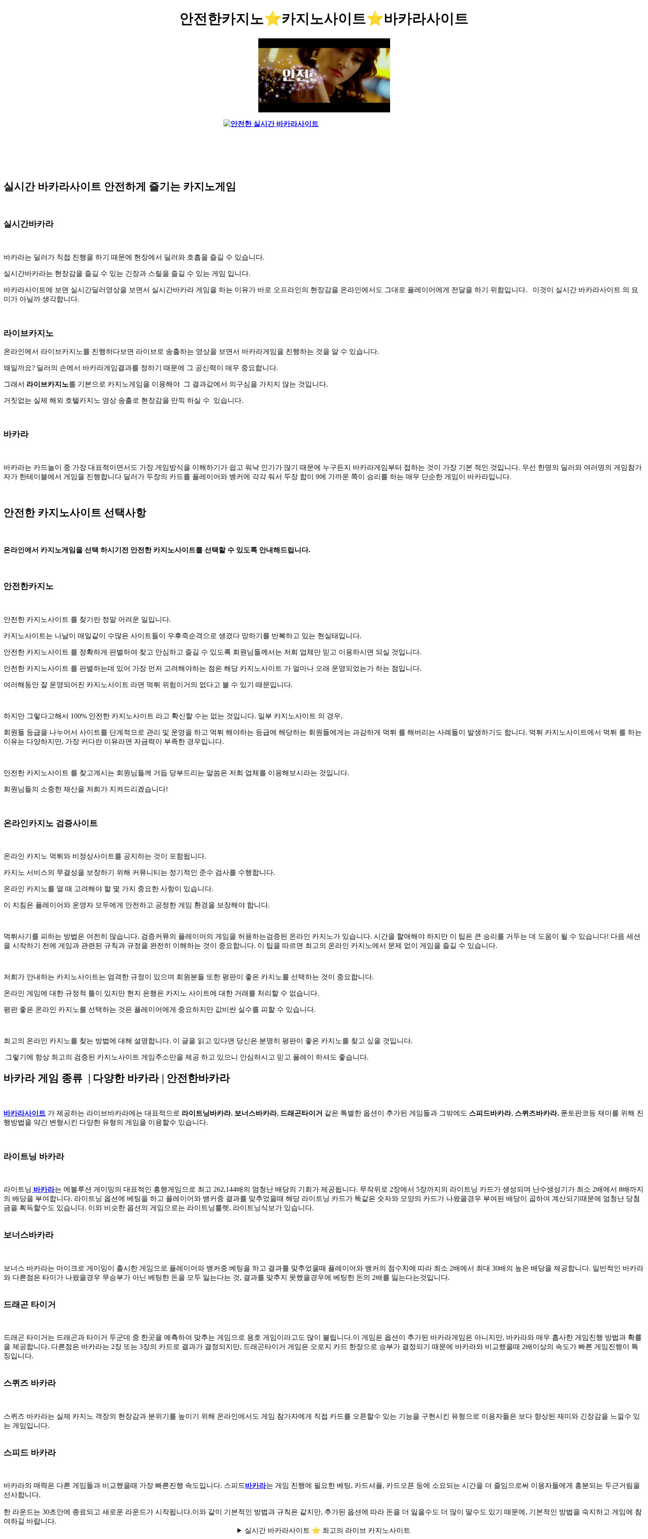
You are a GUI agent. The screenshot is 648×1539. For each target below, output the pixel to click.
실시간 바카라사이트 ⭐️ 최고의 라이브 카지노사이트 (327, 1530)
